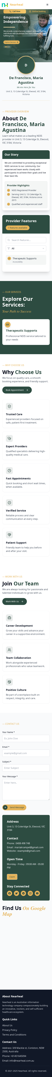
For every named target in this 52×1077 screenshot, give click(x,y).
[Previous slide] (42, 47)
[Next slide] (47, 47)
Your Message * (10, 776)
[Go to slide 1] (5, 46)
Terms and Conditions (14, 1034)
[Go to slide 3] (9, 46)
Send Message (17, 807)
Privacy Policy (9, 1030)
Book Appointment (15, 390)
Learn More (9, 42)
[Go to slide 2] (7, 46)
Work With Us (12, 601)
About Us (7, 1025)
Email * (5, 747)
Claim (12, 876)
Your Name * (8, 732)
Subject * (6, 761)
